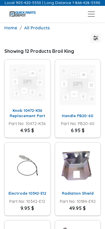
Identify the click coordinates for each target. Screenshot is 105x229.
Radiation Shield (78, 193)
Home (10, 28)
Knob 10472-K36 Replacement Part (27, 113)
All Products (37, 28)
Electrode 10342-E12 (27, 193)
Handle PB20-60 (77, 115)
